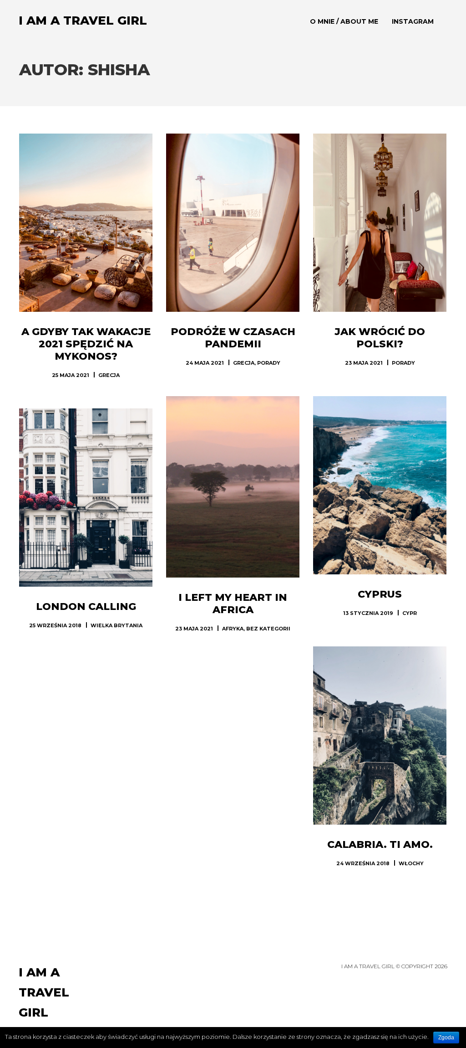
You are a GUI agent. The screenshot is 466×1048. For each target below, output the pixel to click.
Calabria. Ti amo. (380, 844)
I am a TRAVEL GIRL (83, 20)
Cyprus (380, 594)
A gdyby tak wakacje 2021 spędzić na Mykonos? (86, 343)
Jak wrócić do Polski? (379, 337)
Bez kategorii (268, 628)
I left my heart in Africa (232, 603)
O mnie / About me (344, 21)
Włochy (411, 863)
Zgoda (446, 1037)
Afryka (232, 628)
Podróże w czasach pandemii (233, 337)
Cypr (409, 613)
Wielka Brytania (116, 625)
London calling (86, 606)
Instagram (413, 21)
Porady (268, 363)
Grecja (109, 375)
